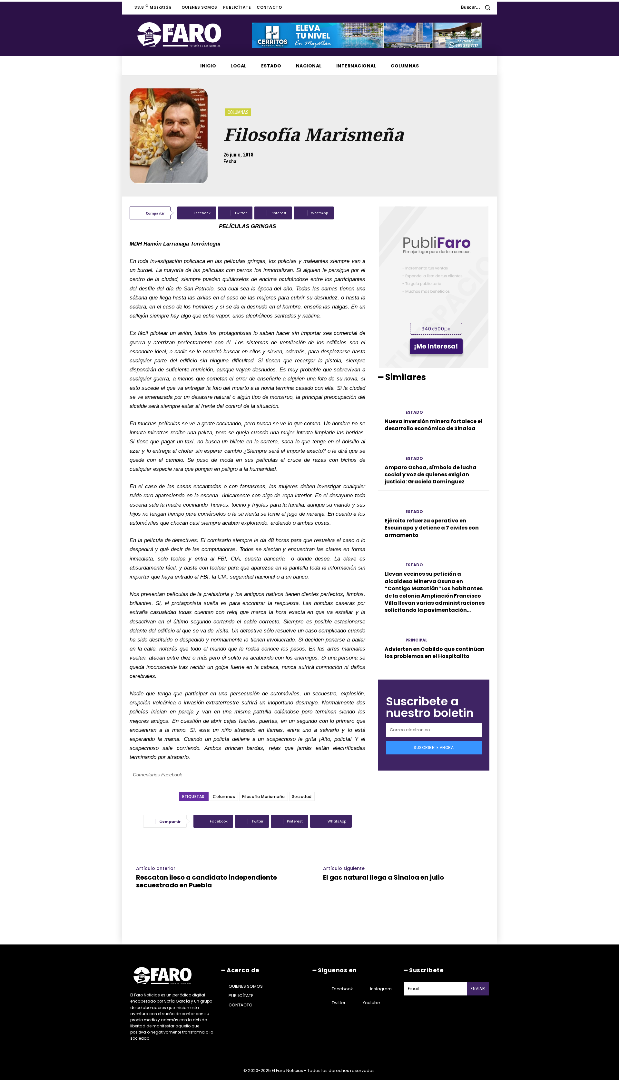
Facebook (342, 989)
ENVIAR (478, 988)
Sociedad (302, 796)
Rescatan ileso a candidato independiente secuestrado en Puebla (206, 881)
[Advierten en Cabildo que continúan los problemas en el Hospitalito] (389, 634)
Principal (416, 640)
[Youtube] (354, 1003)
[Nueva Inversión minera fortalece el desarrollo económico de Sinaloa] (389, 406)
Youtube (371, 1003)
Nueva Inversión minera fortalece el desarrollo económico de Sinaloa (433, 425)
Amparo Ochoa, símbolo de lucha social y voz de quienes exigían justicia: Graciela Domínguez (431, 475)
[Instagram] (362, 989)
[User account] (451, 7)
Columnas (238, 112)
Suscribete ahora (434, 747)
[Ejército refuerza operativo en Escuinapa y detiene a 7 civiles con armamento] (389, 506)
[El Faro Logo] (192, 34)
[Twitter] (323, 1003)
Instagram (381, 989)
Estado (414, 412)
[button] (478, 7)
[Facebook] (323, 989)
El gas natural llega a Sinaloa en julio (383, 877)
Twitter (339, 1003)
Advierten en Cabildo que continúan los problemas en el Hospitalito (435, 652)
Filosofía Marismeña (263, 796)
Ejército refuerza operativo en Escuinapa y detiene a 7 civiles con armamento (432, 528)
